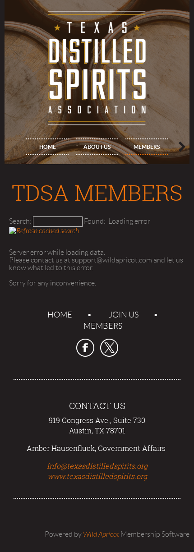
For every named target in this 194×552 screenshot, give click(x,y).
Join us (124, 314)
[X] (109, 348)
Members (102, 326)
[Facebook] (85, 348)
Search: (20, 221)
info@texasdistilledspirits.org (97, 466)
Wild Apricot (101, 534)
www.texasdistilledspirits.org (97, 476)
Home (59, 314)
